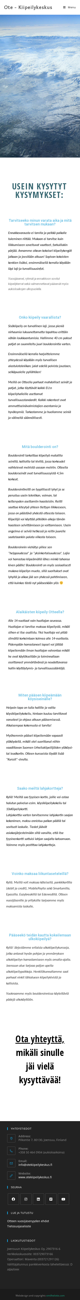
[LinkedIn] (38, 1199)
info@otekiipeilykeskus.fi (35, 1165)
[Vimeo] (51, 1199)
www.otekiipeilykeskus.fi (35, 1177)
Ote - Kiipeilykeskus (28, 7)
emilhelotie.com (55, 1295)
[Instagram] (26, 1199)
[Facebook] (13, 1199)
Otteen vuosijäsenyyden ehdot (28, 1221)
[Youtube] (63, 1199)
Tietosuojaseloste (19, 1226)
